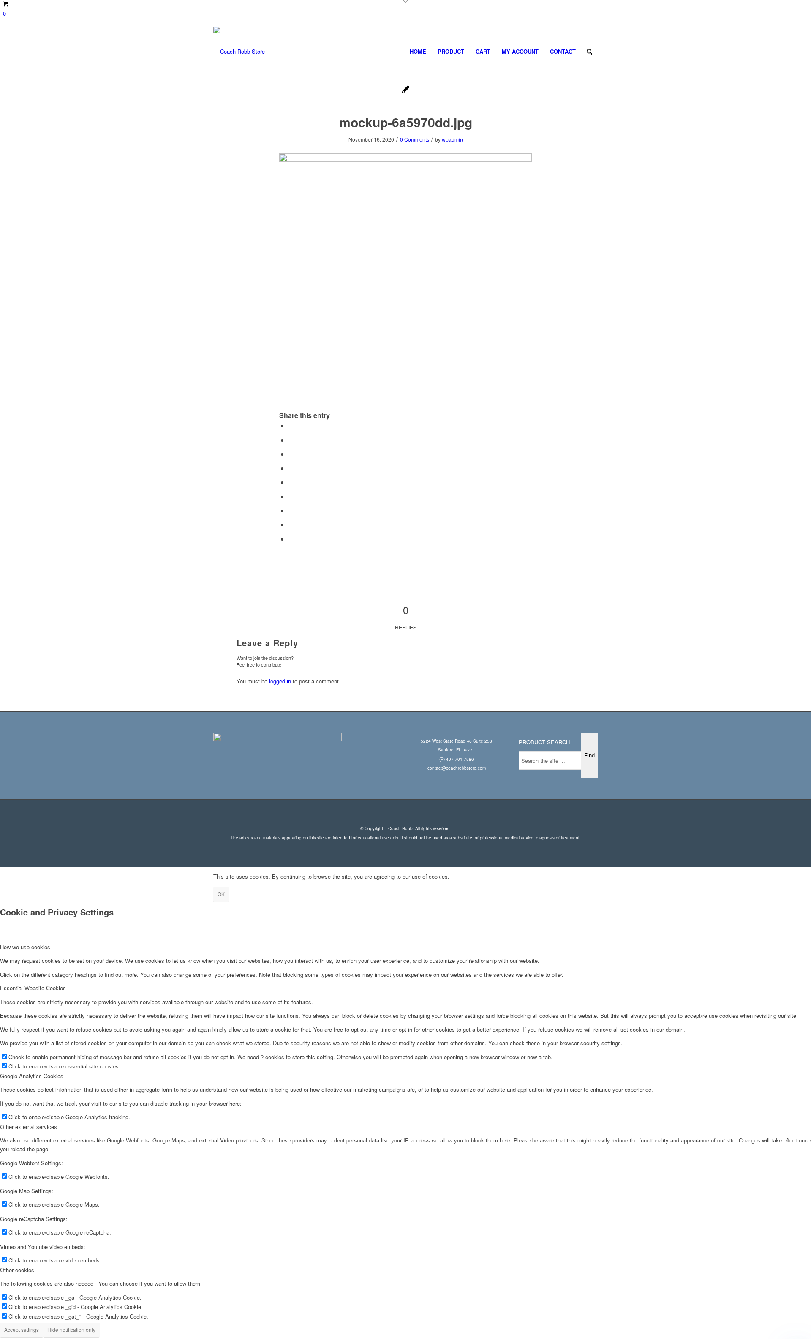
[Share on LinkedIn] (291, 482)
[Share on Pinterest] (291, 468)
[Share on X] (291, 439)
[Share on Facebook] (291, 425)
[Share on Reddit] (291, 524)
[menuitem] (418, 52)
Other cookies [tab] (17, 1270)
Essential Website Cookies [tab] (33, 988)
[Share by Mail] (291, 538)
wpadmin (452, 139)
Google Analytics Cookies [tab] (31, 1076)
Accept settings (21, 1329)
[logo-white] (239, 52)
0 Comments (414, 139)
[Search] (589, 52)
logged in (280, 681)
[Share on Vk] (291, 510)
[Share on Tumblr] (291, 496)
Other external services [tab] (28, 1127)
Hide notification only (71, 1329)
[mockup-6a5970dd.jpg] (406, 90)
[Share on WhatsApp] (291, 453)
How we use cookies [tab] (25, 947)
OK (221, 893)
